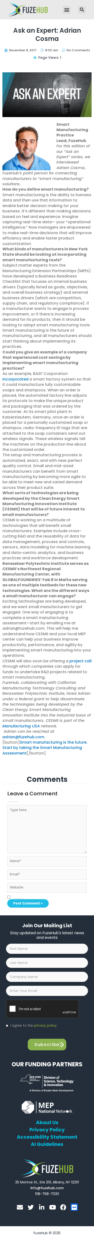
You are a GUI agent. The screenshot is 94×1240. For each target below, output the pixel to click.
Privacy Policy (47, 1129)
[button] (67, 10)
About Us (47, 1122)
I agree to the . (32, 1028)
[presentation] (42, 1009)
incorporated (15, 379)
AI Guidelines (47, 1144)
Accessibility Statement (47, 1137)
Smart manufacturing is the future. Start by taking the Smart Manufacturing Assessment (44, 748)
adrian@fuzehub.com (23, 737)
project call (80, 661)
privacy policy (45, 1025)
